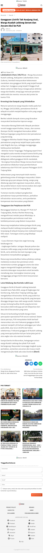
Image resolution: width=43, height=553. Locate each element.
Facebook (12, 520)
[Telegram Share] (36, 364)
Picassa (12, 538)
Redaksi (31, 507)
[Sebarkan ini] (27, 364)
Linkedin (32, 529)
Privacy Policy (11, 507)
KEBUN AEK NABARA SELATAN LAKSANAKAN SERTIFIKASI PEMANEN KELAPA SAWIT (10, 402)
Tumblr (32, 523)
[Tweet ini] (31, 364)
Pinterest (12, 523)
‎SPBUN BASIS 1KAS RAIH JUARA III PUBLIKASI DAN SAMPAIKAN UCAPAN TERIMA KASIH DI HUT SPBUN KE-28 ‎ (32, 403)
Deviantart (12, 532)
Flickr (32, 538)
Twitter (32, 520)
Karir (31, 510)
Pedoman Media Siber (31, 513)
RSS (22, 542)
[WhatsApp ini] (40, 364)
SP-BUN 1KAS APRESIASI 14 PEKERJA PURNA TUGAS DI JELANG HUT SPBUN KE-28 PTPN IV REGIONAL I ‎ (9, 446)
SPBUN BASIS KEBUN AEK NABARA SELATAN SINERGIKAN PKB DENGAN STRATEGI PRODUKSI (31, 424)
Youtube (32, 535)
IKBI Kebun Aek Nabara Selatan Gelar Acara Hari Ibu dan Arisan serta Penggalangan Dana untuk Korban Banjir (33, 373)
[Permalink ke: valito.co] (3, 30)
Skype (12, 535)
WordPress (33, 526)
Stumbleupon (12, 526)
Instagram (12, 529)
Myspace (32, 532)
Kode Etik (11, 510)
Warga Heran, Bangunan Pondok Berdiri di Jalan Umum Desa (10, 371)
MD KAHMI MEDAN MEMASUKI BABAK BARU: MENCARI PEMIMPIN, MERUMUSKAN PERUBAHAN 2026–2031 (10, 424)
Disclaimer (11, 513)
